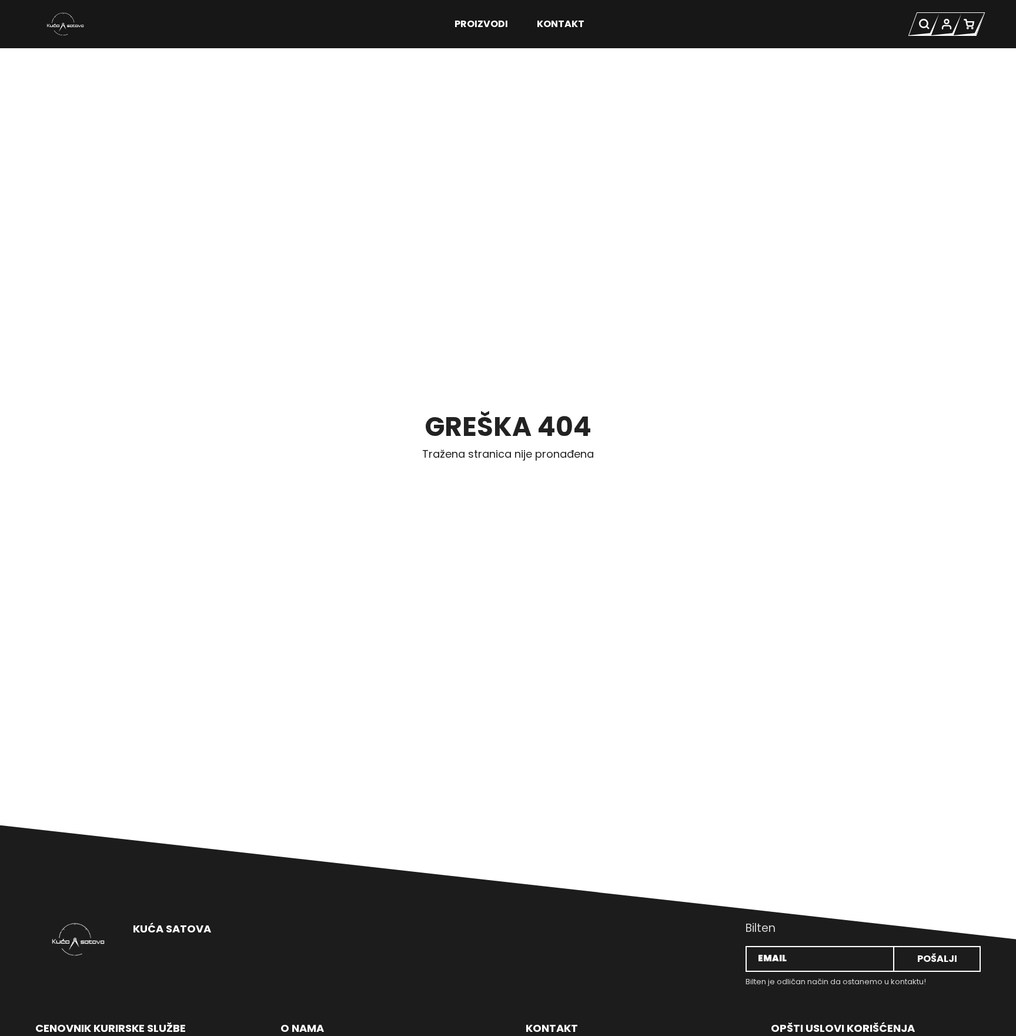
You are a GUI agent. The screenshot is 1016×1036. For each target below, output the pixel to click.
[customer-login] (946, 24)
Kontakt (560, 24)
